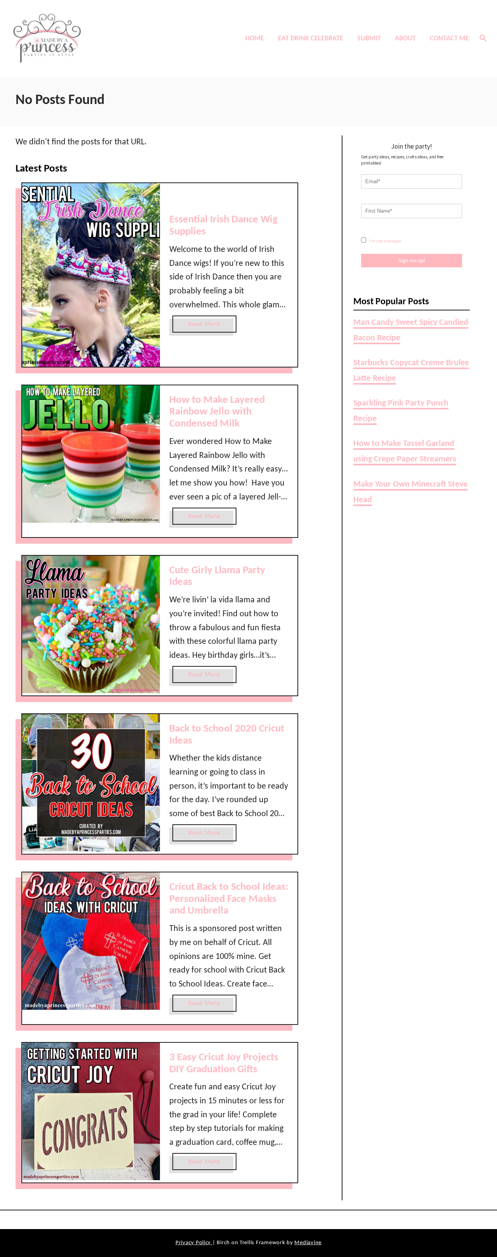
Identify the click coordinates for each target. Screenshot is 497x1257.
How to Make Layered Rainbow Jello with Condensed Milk (217, 412)
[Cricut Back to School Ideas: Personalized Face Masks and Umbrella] (91, 941)
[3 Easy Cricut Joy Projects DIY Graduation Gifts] (91, 1112)
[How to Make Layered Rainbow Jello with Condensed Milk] (91, 454)
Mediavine (307, 1243)
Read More (207, 327)
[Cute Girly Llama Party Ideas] (91, 625)
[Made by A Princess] (66, 38)
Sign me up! (411, 260)
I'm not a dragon (384, 241)
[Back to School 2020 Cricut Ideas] (91, 783)
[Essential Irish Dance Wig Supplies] (91, 275)
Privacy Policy (194, 1243)
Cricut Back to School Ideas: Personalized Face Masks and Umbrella (228, 899)
